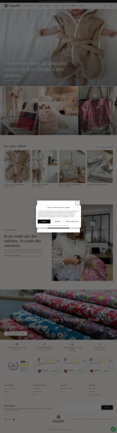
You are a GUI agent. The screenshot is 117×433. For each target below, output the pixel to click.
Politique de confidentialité (63, 225)
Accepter (44, 221)
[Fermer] (77, 203)
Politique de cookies (51, 225)
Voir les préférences (72, 221)
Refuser (57, 221)
